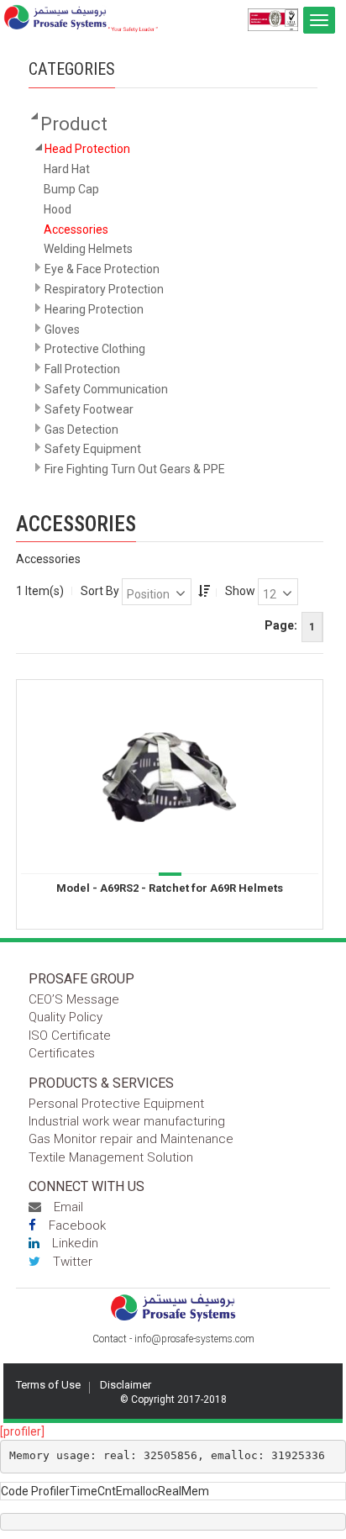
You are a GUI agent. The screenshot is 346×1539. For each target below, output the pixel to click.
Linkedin (75, 1243)
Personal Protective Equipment (116, 1103)
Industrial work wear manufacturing (127, 1121)
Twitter (72, 1261)
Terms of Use (48, 1384)
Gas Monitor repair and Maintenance (131, 1138)
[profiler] (22, 1431)
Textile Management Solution (111, 1157)
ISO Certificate (70, 1035)
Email (68, 1207)
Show (240, 591)
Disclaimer (125, 1384)
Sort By (100, 591)
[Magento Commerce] (81, 18)
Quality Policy (65, 1017)
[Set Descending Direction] (204, 591)
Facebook (77, 1225)
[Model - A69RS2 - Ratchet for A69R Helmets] (169, 776)
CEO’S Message (74, 999)
